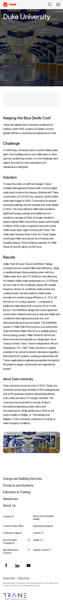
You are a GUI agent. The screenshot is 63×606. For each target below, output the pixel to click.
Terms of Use (23, 578)
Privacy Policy (9, 578)
